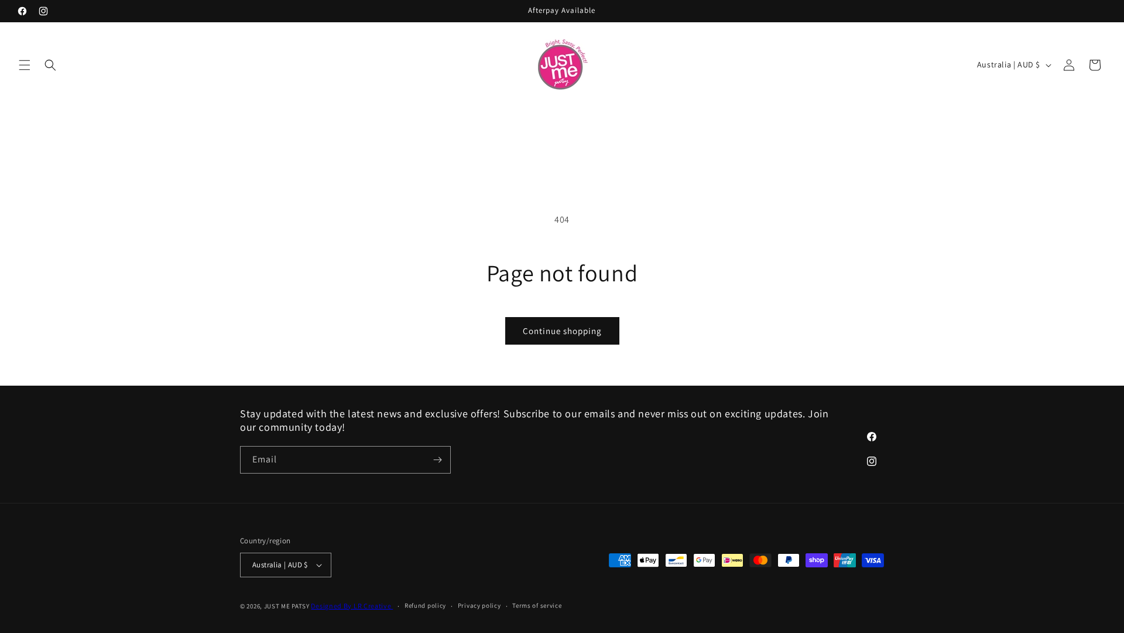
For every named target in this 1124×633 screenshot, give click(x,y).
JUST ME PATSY (287, 606)
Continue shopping (562, 330)
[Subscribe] (437, 460)
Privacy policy (479, 605)
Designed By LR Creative (352, 605)
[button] (24, 65)
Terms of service (536, 605)
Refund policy (425, 605)
